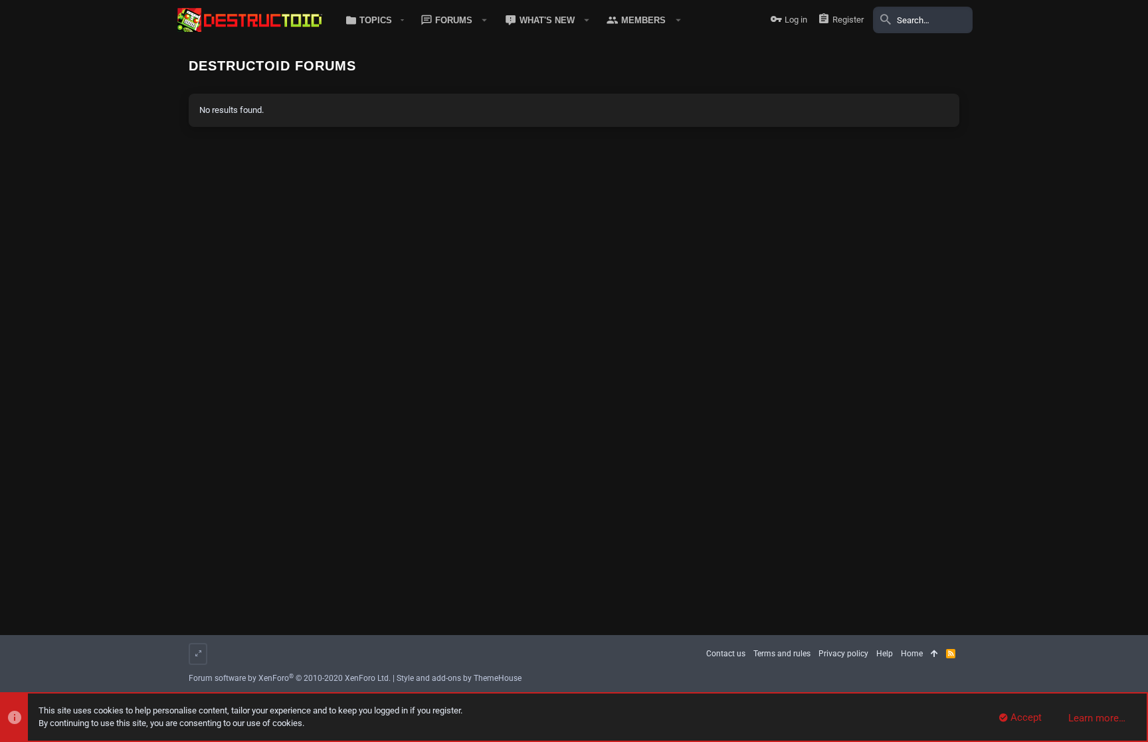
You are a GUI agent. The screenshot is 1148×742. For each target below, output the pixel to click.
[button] (372, 20)
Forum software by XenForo (290, 678)
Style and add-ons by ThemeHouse (459, 678)
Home (912, 653)
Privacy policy (843, 653)
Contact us (725, 653)
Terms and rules (782, 653)
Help (884, 653)
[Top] (934, 654)
